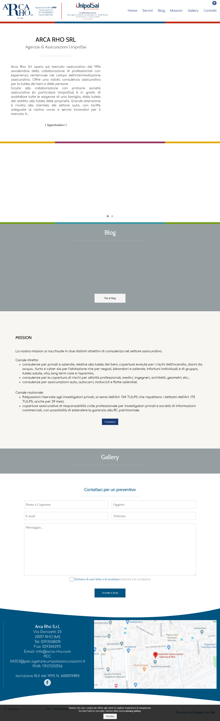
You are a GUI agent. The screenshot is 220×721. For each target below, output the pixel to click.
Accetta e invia (110, 592)
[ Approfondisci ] (56, 125)
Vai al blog (110, 298)
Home (132, 10)
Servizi (147, 10)
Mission (176, 10)
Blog (161, 10)
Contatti (210, 10)
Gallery (193, 10)
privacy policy (133, 711)
